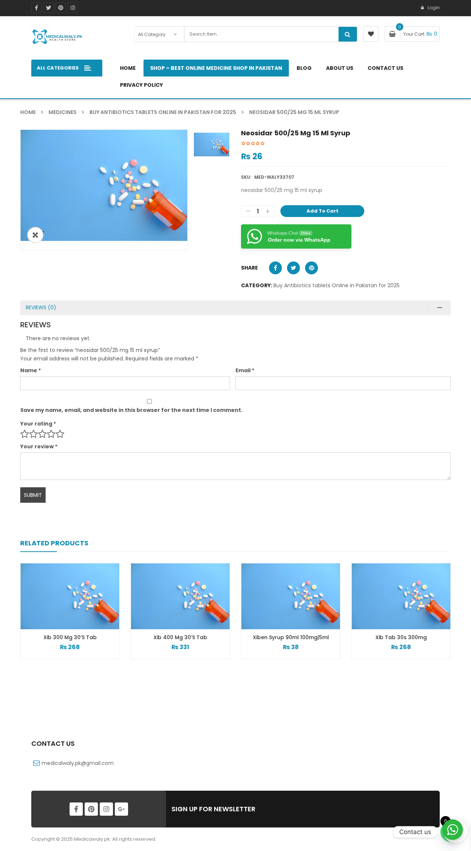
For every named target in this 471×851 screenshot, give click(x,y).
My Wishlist (371, 34)
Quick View (70, 583)
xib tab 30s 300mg (401, 637)
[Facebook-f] (36, 8)
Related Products (54, 543)
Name (30, 370)
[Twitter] (48, 8)
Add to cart (323, 210)
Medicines (63, 112)
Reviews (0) (41, 307)
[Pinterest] (61, 8)
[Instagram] (73, 8)
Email (245, 370)
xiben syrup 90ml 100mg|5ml (291, 637)
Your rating (38, 423)
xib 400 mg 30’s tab (180, 637)
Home (28, 112)
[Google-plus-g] (121, 809)
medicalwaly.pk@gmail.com (78, 763)
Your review (38, 446)
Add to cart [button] (70, 652)
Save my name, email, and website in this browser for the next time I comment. (131, 410)
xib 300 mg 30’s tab (70, 637)
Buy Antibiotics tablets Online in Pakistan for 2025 (162, 112)
